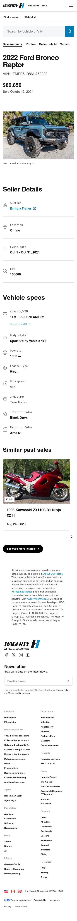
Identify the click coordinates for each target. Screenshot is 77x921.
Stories (8, 846)
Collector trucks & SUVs (16, 745)
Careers (45, 836)
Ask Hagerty (47, 727)
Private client (11, 768)
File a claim (10, 722)
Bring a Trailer (20, 208)
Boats (7, 763)
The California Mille (50, 786)
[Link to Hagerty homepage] (22, 645)
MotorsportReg (12, 873)
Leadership (46, 826)
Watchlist (30, 17)
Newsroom (46, 840)
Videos (7, 841)
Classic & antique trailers (17, 749)
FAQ (43, 868)
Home (44, 817)
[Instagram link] (20, 655)
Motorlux (45, 799)
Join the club (47, 717)
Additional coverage (14, 782)
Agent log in (10, 800)
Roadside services (50, 759)
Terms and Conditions (19, 693)
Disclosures (54, 900)
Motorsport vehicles (14, 759)
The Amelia (46, 782)
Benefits (45, 731)
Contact (45, 845)
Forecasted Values (21, 591)
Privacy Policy (62, 690)
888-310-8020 (48, 763)
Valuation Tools (37, 5)
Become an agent (13, 796)
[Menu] (71, 5)
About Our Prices (53, 573)
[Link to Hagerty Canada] (13, 891)
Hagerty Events (49, 777)
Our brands (46, 831)
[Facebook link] (6, 655)
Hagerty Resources (14, 869)
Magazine (45, 741)
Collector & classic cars (16, 740)
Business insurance (14, 773)
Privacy (45, 872)
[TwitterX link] (13, 655)
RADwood (46, 803)
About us (45, 822)
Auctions (8, 814)
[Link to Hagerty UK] (20, 891)
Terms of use (20, 906)
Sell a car (9, 823)
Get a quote (10, 717)
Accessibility (40, 900)
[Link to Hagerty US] (6, 891)
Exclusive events (49, 745)
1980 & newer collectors (16, 736)
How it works (10, 828)
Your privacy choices (21, 900)
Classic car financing (15, 777)
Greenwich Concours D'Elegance (51, 792)
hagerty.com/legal (37, 598)
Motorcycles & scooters (16, 754)
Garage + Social (12, 864)
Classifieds (10, 818)
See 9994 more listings (21, 548)
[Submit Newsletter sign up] (68, 681)
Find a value (10, 17)
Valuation (45, 722)
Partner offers (48, 736)
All (5, 851)
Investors (45, 849)
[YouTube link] (28, 655)
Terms (44, 877)
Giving (44, 854)
